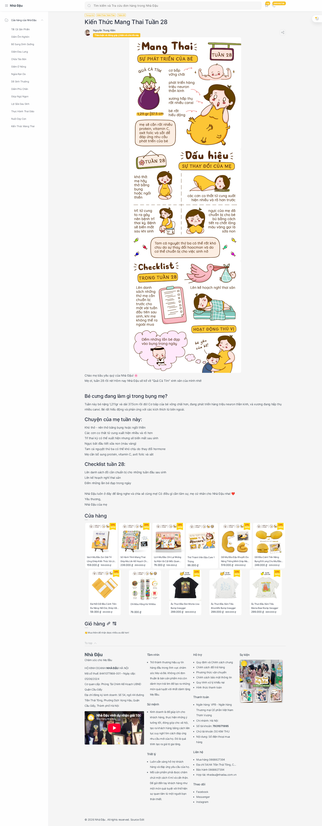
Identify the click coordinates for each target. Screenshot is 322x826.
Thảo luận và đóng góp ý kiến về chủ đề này (116, 35)
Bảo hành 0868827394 (210, 769)
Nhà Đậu (16, 5)
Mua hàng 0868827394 (210, 759)
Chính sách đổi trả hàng (210, 667)
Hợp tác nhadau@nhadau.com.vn (216, 774)
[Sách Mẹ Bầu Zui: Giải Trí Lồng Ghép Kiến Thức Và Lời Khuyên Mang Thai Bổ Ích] (101, 539)
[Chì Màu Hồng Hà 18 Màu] (145, 586)
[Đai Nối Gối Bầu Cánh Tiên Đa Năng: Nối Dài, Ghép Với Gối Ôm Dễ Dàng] (105, 586)
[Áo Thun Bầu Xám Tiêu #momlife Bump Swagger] (225, 586)
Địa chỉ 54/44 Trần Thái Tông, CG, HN (216, 765)
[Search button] (89, 5)
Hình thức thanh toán (209, 687)
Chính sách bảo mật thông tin (214, 677)
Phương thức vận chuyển (211, 672)
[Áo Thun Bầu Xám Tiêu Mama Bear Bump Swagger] (266, 586)
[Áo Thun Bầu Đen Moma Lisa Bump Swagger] (185, 586)
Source (134, 819)
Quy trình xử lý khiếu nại (210, 682)
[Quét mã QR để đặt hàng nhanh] (114, 624)
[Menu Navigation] (6, 5)
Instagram (202, 801)
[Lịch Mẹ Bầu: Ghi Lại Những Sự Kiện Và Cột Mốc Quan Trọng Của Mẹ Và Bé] (168, 539)
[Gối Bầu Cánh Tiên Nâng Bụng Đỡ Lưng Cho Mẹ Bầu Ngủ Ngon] (269, 539)
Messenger (203, 796)
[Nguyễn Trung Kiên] (104, 30)
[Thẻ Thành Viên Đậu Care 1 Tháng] (202, 539)
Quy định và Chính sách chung (214, 662)
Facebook (202, 791)
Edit (142, 819)
